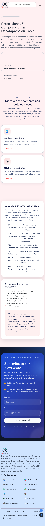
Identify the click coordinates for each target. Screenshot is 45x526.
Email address (9, 408)
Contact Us (7, 518)
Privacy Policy (23, 515)
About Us (34, 515)
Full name (7, 397)
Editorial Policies (9, 515)
